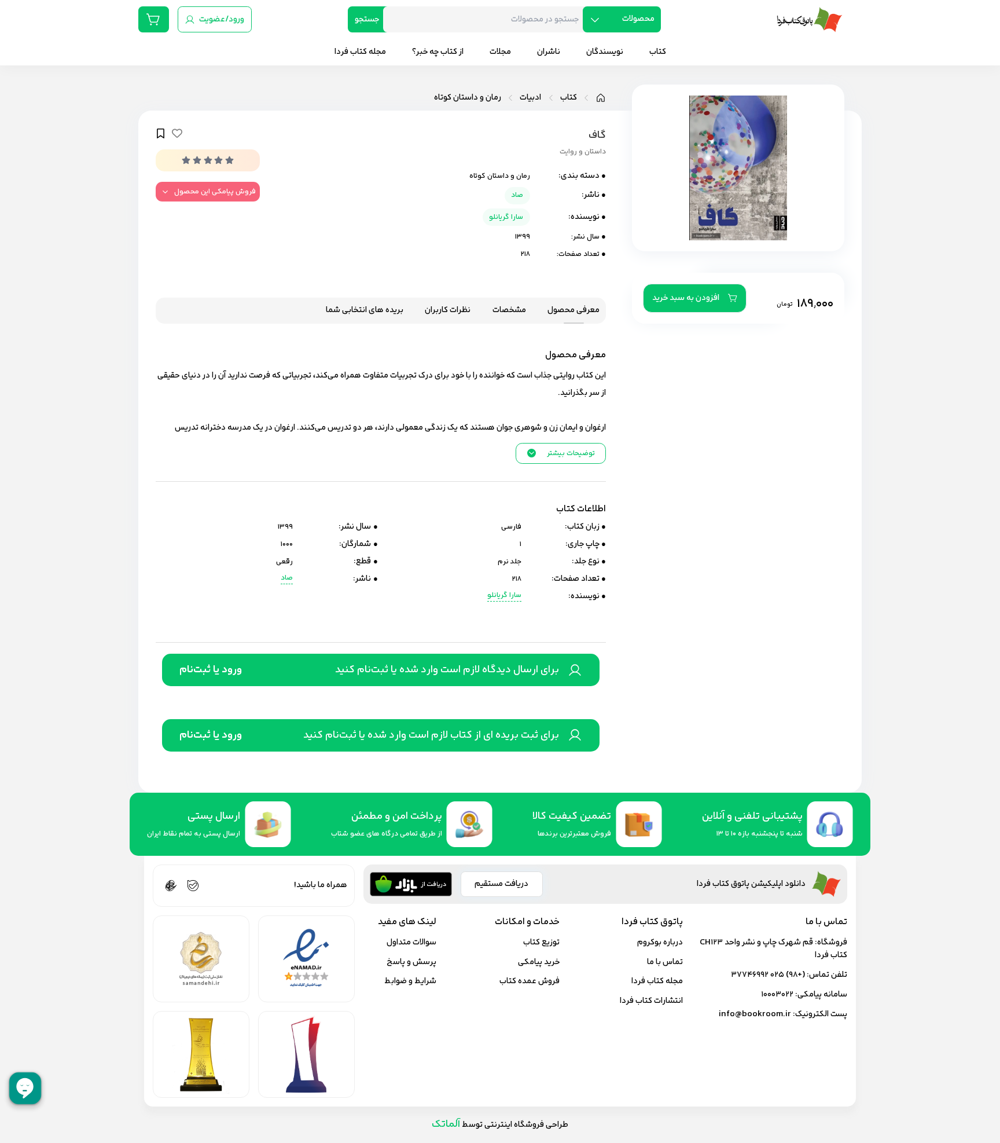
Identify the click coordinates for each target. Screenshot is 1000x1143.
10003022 (777, 994)
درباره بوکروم (660, 942)
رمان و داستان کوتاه (467, 97)
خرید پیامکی (539, 962)
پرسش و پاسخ (411, 962)
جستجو (367, 19)
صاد (517, 195)
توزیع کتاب (541, 942)
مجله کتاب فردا (657, 981)
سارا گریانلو (506, 217)
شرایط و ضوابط (410, 981)
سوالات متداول (411, 942)
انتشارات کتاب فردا (651, 1001)
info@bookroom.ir (755, 1014)
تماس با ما (665, 962)
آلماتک (446, 1124)
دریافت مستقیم (501, 884)
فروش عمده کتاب (529, 981)
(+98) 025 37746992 (768, 974)
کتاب (568, 97)
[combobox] (487, 19)
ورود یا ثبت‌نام (210, 669)
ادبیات (530, 97)
